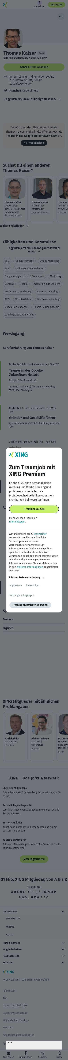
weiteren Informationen (30, 566)
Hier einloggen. (17, 521)
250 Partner (40, 533)
